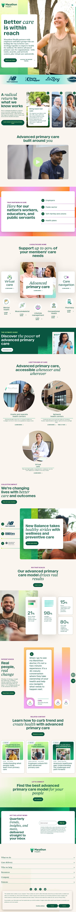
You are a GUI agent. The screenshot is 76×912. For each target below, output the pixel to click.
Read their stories (8, 693)
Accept (52, 905)
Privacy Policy (50, 833)
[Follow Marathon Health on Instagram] (35, 889)
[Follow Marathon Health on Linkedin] (31, 889)
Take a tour (61, 424)
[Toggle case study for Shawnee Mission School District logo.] (10, 543)
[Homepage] (38, 850)
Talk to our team (10, 60)
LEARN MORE (9, 288)
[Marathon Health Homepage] (9, 5)
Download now (7, 350)
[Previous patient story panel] (73, 675)
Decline (64, 905)
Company (5, 877)
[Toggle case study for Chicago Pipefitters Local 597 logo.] (10, 534)
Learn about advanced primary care (12, 122)
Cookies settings (40, 905)
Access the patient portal (26, 60)
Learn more (38, 585)
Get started (38, 799)
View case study (32, 543)
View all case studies (9, 502)
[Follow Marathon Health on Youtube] (45, 889)
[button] (38, 109)
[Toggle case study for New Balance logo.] (10, 524)
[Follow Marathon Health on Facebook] (40, 889)
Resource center (38, 734)
